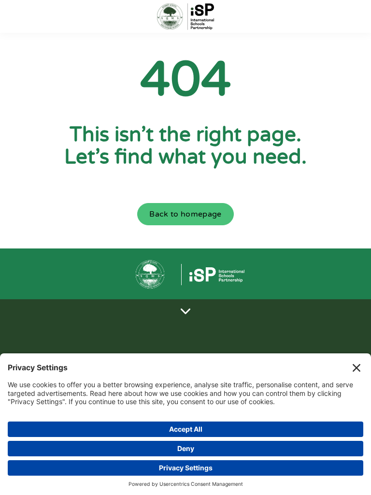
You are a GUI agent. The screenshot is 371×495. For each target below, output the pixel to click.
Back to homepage (185, 214)
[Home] (185, 16)
